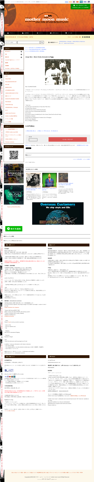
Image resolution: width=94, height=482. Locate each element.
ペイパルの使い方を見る (10, 410)
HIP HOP (7, 84)
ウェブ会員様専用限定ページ (11, 129)
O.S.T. (6, 110)
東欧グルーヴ (8, 96)
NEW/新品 (44, 49)
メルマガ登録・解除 (76, 37)
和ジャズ (61, 43)
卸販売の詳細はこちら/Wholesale (78, 395)
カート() (70, 33)
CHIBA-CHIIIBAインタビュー (11, 139)
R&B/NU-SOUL (8, 87)
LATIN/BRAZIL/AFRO (40, 47)
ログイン (41, 33)
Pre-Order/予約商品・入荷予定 (26, 37)
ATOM (81, 472)
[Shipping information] (9, 316)
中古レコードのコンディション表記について (13, 135)
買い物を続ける (54, 130)
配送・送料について (25, 472)
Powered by (39, 479)
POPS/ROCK (8, 101)
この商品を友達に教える (30, 130)
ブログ (69, 37)
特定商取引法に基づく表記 (82, 145)
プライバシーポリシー (54, 472)
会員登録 (27, 33)
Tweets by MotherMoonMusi (13, 206)
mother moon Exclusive (69, 43)
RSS (78, 472)
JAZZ (6, 76)
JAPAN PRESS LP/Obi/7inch (78, 41)
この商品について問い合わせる (43, 130)
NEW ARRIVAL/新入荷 (11, 37)
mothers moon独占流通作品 (11, 116)
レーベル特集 (8, 121)
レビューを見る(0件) (77, 159)
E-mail (9, 322)
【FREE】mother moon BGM (11, 132)
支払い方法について (16, 472)
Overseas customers (9, 142)
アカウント (12, 33)
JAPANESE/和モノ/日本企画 (65, 41)
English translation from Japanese (12, 307)
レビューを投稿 (86, 159)
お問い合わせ (55, 33)
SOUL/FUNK (8, 78)
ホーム (26, 47)
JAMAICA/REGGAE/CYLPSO (11, 93)
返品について (28, 145)
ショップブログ (72, 472)
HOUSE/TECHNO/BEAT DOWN (12, 98)
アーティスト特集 (9, 118)
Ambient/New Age (9, 104)
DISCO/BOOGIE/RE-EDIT (35, 49)
